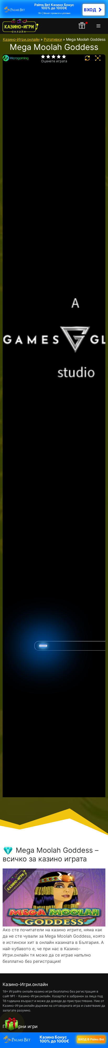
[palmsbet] (54, 1039)
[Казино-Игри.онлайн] (20, 26)
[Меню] (99, 26)
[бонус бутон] (82, 26)
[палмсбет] (54, 9)
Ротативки (53, 39)
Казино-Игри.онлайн (21, 39)
